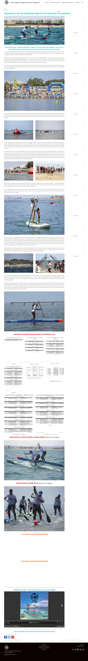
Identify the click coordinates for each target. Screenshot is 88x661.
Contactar (77, 2)
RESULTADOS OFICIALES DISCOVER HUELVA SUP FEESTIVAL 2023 (34, 334)
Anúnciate (44, 649)
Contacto (82, 644)
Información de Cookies (44, 647)
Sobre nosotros (80, 646)
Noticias (46, 2)
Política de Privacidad (44, 646)
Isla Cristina (56, 53)
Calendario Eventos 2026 (67, 2)
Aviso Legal (44, 644)
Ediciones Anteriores (55, 2)
